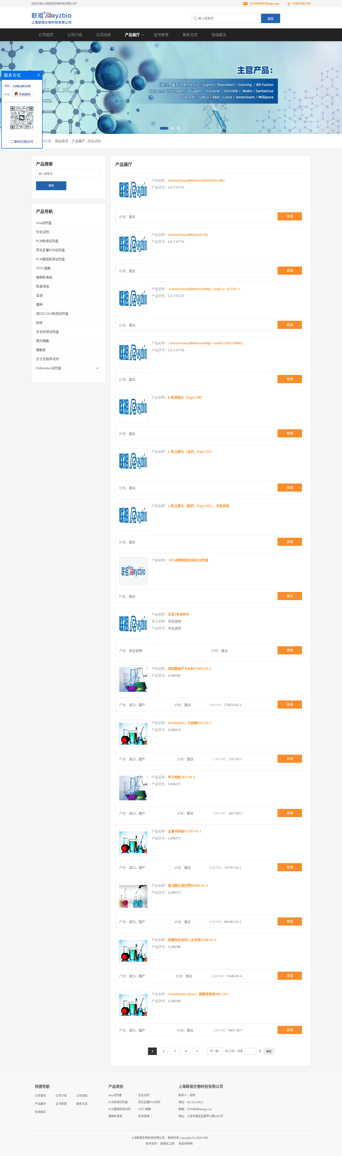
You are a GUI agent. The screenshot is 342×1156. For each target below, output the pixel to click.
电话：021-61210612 (190, 1102)
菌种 (39, 304)
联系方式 (190, 35)
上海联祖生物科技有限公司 (148, 1137)
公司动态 (103, 35)
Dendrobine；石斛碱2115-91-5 (189, 723)
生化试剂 (94, 141)
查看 (290, 216)
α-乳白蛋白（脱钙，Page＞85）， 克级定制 (198, 506)
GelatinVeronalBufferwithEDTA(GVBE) (196, 180)
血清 (39, 295)
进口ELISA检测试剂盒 (52, 313)
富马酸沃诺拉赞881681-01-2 (188, 885)
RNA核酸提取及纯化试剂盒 (188, 560)
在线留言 (218, 35)
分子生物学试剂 (47, 359)
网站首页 (61, 141)
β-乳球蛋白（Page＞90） (186, 397)
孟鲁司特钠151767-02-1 (184, 831)
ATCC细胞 (43, 268)
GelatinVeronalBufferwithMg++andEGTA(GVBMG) (205, 343)
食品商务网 (186, 1143)
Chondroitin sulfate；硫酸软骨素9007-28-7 (198, 994)
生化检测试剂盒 (47, 332)
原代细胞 (42, 341)
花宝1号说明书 (178, 614)
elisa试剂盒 (44, 223)
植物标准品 (44, 277)
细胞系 (41, 350)
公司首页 (45, 35)
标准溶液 (42, 286)
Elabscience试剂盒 (48, 368)
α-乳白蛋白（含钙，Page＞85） (191, 451)
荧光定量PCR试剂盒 (50, 250)
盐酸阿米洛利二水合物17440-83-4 (192, 940)
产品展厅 (132, 35)
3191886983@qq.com (264, 3)
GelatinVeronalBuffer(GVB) (188, 235)
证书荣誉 (161, 35)
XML (205, 1137)
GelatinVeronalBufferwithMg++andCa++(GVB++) (204, 289)
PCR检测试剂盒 (47, 241)
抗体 (39, 322)
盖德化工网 (167, 1143)
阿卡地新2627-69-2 (181, 777)
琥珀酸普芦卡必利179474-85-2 (189, 668)
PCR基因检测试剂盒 (50, 259)
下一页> (215, 1051)
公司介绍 (74, 35)
